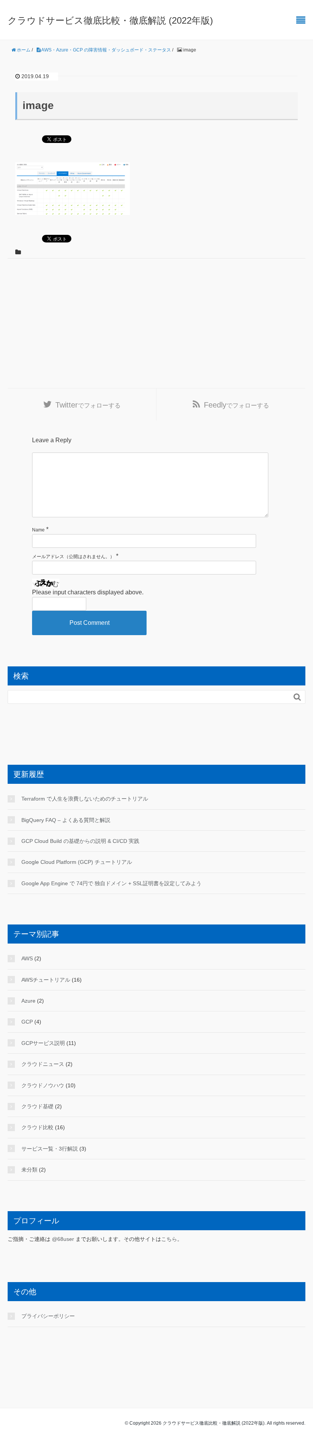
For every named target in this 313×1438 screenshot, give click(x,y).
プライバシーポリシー (48, 1316)
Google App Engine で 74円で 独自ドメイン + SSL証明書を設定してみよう (111, 883)
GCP (27, 1022)
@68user (63, 1239)
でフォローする (88, 405)
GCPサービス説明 (43, 1043)
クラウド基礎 (37, 1106)
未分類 (29, 1170)
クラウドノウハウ (42, 1085)
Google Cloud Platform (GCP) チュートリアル (76, 862)
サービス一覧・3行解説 (49, 1149)
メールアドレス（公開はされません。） (73, 556)
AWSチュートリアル (45, 980)
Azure (28, 1001)
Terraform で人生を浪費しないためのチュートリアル (84, 799)
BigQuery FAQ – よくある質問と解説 (65, 820)
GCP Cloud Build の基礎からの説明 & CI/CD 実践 (80, 841)
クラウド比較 (37, 1127)
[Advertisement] (156, 327)
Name (38, 530)
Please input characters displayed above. (88, 592)
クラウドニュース (42, 1064)
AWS (27, 958)
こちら (169, 1239)
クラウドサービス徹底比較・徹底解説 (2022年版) (110, 20)
